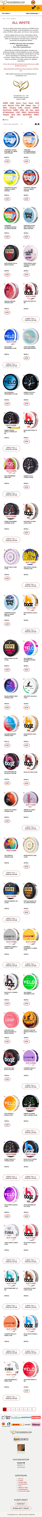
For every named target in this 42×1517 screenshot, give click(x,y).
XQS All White (27, 114)
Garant (31, 103)
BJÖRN (5, 103)
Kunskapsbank (22, 1484)
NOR (22, 105)
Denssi (18, 103)
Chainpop (12, 107)
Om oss (20, 1478)
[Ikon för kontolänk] (38, 8)
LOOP (18, 112)
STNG (22, 110)
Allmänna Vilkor (23, 1487)
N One (17, 105)
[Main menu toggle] (3, 8)
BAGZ (5, 107)
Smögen (28, 105)
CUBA (20, 107)
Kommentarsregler (24, 1491)
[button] (4, 133)
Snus (8, 18)
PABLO (24, 112)
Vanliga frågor (22, 1482)
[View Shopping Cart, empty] (33, 9)
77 (38, 105)
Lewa (4, 105)
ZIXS (11, 117)
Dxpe (31, 110)
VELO (13, 114)
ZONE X (36, 114)
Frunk (25, 103)
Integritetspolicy (23, 1489)
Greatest (27, 107)
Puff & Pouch (7, 110)
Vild (27, 110)
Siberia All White (33, 112)
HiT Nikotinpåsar (8, 112)
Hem (4, 18)
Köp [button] (7, 161)
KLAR (37, 103)
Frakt (20, 1486)
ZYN (30, 117)
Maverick (11, 105)
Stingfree (6, 114)
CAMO (12, 103)
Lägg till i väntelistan (30, 319)
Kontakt (20, 1480)
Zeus (34, 105)
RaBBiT (15, 110)
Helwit (37, 110)
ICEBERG (36, 107)
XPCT (19, 114)
